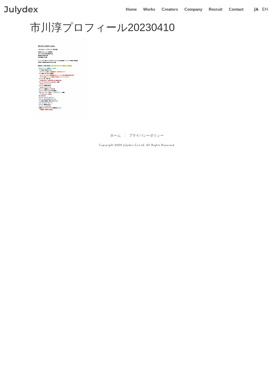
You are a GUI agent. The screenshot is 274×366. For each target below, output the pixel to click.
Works (149, 9)
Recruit (215, 9)
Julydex (21, 9)
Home (131, 9)
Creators (170, 9)
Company (193, 9)
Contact (236, 9)
